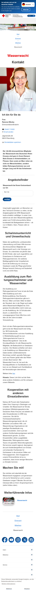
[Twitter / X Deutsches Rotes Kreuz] (24, 540)
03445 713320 (9, 129)
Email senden (8, 132)
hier (13, 373)
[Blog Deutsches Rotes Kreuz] (31, 540)
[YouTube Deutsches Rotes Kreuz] (11, 540)
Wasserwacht (22, 500)
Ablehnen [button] (9, 588)
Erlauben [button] (27, 588)
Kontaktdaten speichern (13, 142)
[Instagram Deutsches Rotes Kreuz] (18, 540)
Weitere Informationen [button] (8, 584)
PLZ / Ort (6, 192)
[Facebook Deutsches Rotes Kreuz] (5, 540)
